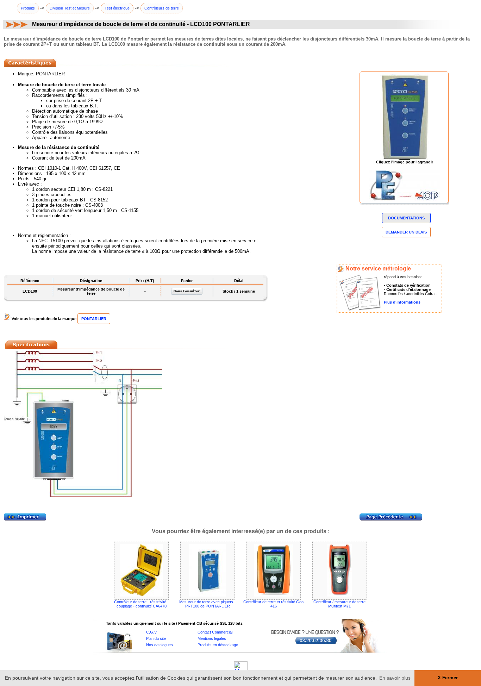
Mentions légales (212, 638)
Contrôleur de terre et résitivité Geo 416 (273, 604)
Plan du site (156, 638)
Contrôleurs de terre (161, 8)
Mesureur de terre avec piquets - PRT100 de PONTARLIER (207, 604)
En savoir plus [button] (395, 678)
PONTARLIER (93, 319)
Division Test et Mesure (70, 8)
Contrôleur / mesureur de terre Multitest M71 (339, 604)
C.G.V (151, 632)
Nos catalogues (159, 645)
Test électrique (117, 8)
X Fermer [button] (448, 677)
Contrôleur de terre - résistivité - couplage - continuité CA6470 (141, 604)
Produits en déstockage (218, 645)
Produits (28, 8)
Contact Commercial (215, 632)
